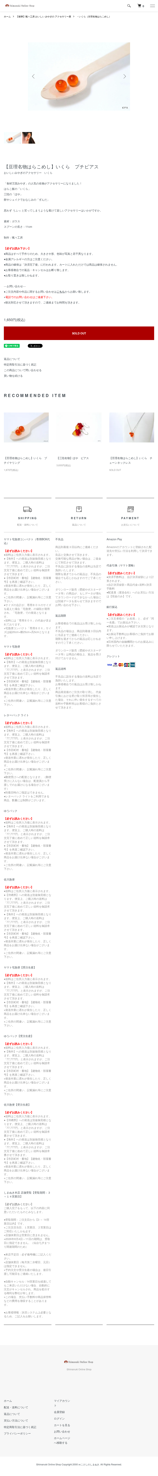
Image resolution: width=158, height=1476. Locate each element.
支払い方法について (16, 1420)
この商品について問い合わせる (23, 370)
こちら (61, 291)
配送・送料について (16, 1407)
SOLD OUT (79, 333)
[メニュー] (152, 6)
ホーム (7, 16)
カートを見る (62, 1425)
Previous (34, 76)
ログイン (59, 1418)
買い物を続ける (13, 376)
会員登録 (59, 1412)
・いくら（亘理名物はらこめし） (93, 16)
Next (124, 76)
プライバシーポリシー (17, 1433)
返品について (12, 359)
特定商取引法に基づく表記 (20, 364)
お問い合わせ (62, 1431)
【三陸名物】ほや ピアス (72, 458)
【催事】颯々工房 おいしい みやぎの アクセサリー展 (43, 16)
